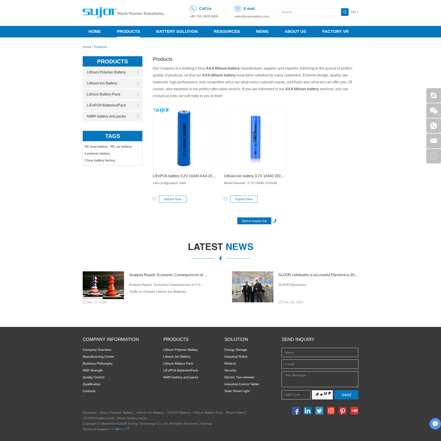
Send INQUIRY (298, 339)
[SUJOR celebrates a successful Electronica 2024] (252, 286)
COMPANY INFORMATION (111, 339)
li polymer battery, (97, 153)
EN (353, 12)
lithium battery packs (132, 418)
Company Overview (97, 349)
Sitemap (206, 423)
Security (230, 370)
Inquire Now (172, 199)
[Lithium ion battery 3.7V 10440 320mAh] (255, 138)
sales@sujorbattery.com (251, 16)
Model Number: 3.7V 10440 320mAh (250, 183)
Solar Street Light (237, 391)
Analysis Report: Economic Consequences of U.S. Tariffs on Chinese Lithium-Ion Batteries (169, 275)
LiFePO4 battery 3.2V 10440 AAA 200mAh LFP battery (184, 176)
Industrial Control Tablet (241, 384)
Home (94, 31)
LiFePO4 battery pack (98, 418)
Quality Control (93, 377)
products (112, 61)
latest (220, 248)
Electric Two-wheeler (239, 377)
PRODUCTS (176, 339)
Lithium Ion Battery (102, 83)
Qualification (92, 384)
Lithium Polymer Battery (106, 72)
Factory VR (335, 31)
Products (128, 31)
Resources (227, 31)
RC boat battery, (96, 146)
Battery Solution (177, 31)
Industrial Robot (235, 356)
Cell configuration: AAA (169, 183)
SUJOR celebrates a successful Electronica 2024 (318, 275)
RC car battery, (121, 146)
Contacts (89, 391)
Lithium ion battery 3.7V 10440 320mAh (255, 176)
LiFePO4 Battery (178, 412)
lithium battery (236, 412)
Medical (230, 363)
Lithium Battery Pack (103, 94)
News (262, 31)
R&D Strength (93, 370)
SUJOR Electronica (292, 285)
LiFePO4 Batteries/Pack (106, 105)
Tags (112, 136)
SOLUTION (236, 339)
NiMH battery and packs (106, 116)
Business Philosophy (98, 363)
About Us (295, 31)
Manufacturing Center (98, 356)
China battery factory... (101, 160)
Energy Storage (235, 349)
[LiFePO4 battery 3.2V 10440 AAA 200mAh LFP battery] (184, 138)
